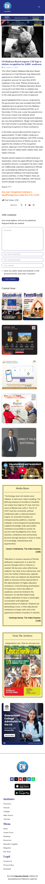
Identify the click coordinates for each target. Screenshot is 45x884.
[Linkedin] (29, 779)
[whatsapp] (33, 205)
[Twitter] (22, 205)
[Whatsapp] (33, 779)
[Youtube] (20, 779)
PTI (9, 187)
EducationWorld (21, 876)
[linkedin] (30, 205)
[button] (39, 7)
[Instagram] (25, 779)
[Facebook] (26, 205)
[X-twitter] (16, 779)
